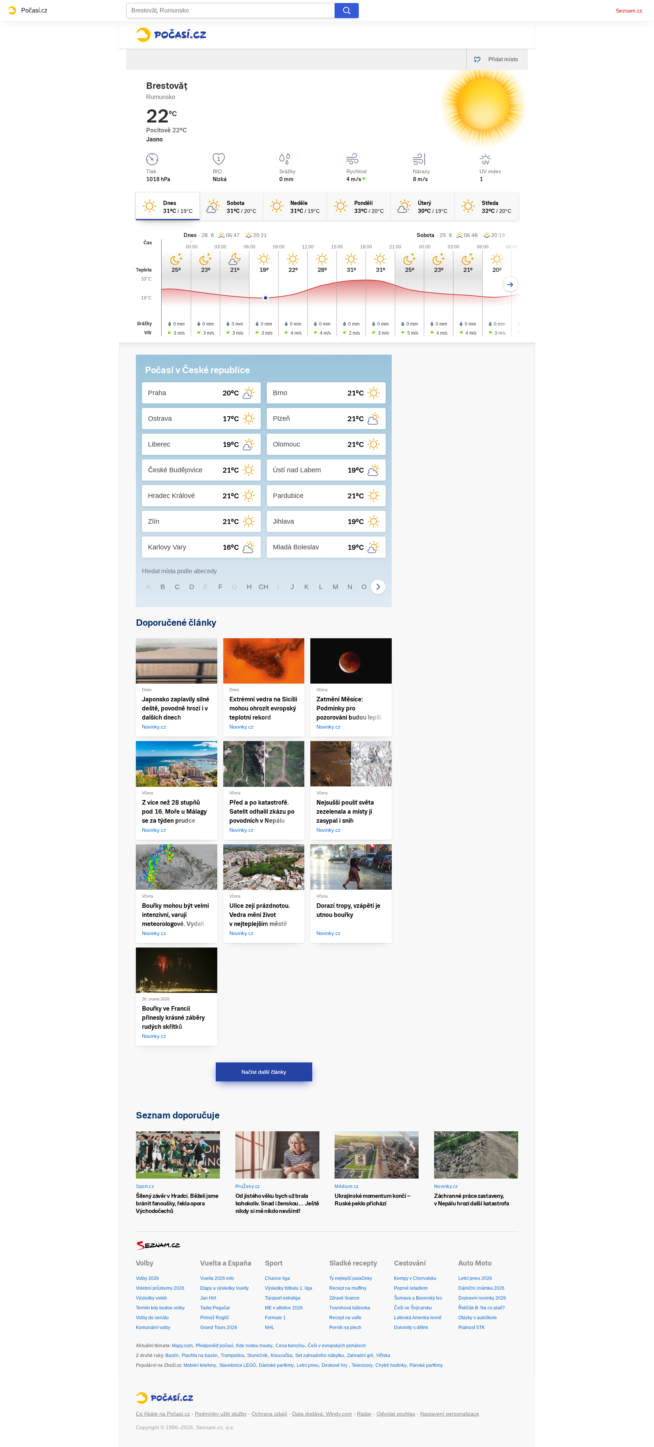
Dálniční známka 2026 (481, 1288)
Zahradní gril (360, 1355)
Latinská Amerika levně (418, 1317)
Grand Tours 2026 (218, 1327)
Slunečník (257, 1355)
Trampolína (232, 1355)
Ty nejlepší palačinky (350, 1278)
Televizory (362, 1365)
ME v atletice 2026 (284, 1308)
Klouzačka (281, 1355)
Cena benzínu (290, 1345)
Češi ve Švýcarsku (413, 1308)
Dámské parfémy (276, 1365)
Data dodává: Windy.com (322, 1414)
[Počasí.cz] (171, 35)
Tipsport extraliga (283, 1298)
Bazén (172, 1355)
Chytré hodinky (390, 1365)
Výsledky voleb (151, 1298)
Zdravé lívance (344, 1298)
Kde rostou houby (254, 1345)
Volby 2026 (147, 1278)
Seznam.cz (629, 11)
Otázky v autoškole (477, 1317)
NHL (269, 1327)
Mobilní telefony (200, 1365)
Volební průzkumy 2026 (160, 1288)
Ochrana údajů (269, 1414)
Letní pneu (308, 1365)
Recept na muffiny (347, 1288)
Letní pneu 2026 (475, 1278)
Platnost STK (471, 1327)
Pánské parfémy (426, 1365)
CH (263, 587)
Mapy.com (182, 1345)
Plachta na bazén (200, 1355)
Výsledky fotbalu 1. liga (288, 1288)
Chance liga (277, 1278)
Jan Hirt (208, 1298)
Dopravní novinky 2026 (482, 1298)
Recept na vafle (345, 1317)
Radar (364, 1414)
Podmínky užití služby (221, 1414)
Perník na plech (345, 1327)
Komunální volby (153, 1327)
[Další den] (510, 284)
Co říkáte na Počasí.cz (163, 1414)
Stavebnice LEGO (237, 1365)
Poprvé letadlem (411, 1288)
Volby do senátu (152, 1317)
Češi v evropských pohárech (337, 1345)
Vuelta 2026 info (217, 1278)
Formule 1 (275, 1317)
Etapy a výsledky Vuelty (224, 1288)
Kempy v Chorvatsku (415, 1278)
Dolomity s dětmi (411, 1327)
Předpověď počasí (214, 1345)
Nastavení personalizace (449, 1414)
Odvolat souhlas (396, 1414)
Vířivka (383, 1355)
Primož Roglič (214, 1317)
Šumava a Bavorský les (418, 1298)
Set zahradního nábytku (319, 1355)
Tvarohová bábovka (349, 1308)
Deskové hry (335, 1365)
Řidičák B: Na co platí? (481, 1308)
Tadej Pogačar (215, 1308)
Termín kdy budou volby (160, 1308)
